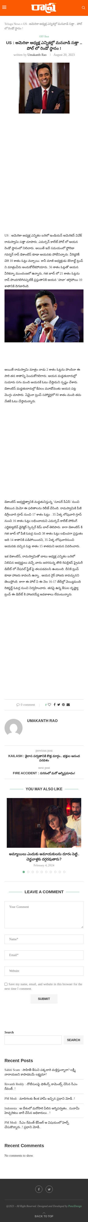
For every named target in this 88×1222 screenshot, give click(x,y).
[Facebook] (38, 1189)
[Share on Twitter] (58, 705)
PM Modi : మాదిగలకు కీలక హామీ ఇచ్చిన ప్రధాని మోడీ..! (40, 1098)
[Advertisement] (44, 166)
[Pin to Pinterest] (63, 705)
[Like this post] (49, 705)
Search (9, 1032)
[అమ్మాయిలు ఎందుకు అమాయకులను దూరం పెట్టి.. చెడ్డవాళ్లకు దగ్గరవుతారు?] (44, 823)
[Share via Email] (68, 705)
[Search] (83, 8)
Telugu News (12, 24)
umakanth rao (37, 55)
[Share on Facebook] (55, 705)
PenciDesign (75, 1206)
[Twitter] (49, 1189)
